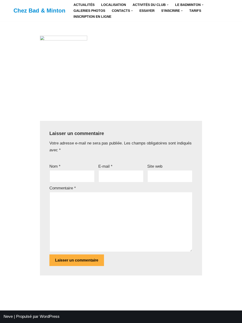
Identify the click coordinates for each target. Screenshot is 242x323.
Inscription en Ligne (92, 16)
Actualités (84, 5)
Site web (154, 166)
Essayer (147, 11)
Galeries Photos (89, 11)
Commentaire (62, 188)
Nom (54, 166)
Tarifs (195, 11)
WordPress (50, 316)
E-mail (105, 166)
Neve (8, 316)
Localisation (113, 5)
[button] (168, 5)
